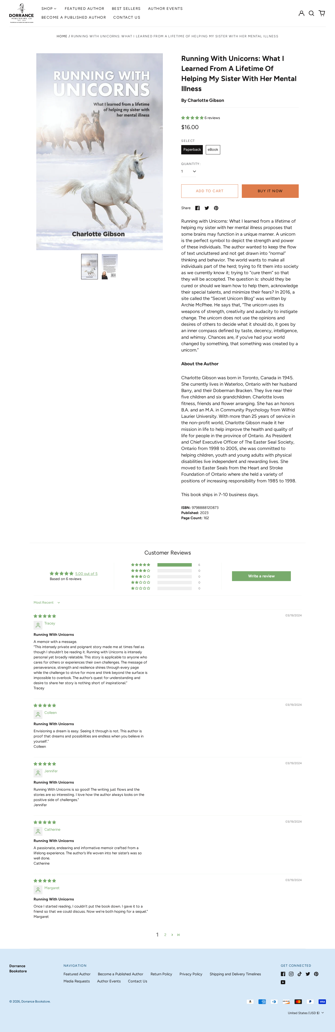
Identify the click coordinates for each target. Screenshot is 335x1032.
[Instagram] (291, 974)
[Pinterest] (316, 974)
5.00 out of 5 (86, 573)
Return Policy (161, 974)
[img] (45, 616)
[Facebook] (283, 974)
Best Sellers (126, 8)
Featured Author (84, 8)
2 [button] (165, 935)
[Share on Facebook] (197, 208)
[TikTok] (299, 974)
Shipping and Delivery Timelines (235, 974)
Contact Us (126, 17)
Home (62, 36)
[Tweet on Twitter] (207, 208)
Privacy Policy (191, 974)
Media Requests (77, 981)
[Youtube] (283, 982)
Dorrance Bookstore (35, 1001)
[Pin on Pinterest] (216, 208)
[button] (312, 13)
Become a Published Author (73, 17)
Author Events (165, 8)
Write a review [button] (261, 576)
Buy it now (270, 191)
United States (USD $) (304, 1013)
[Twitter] (308, 974)
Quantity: (191, 164)
